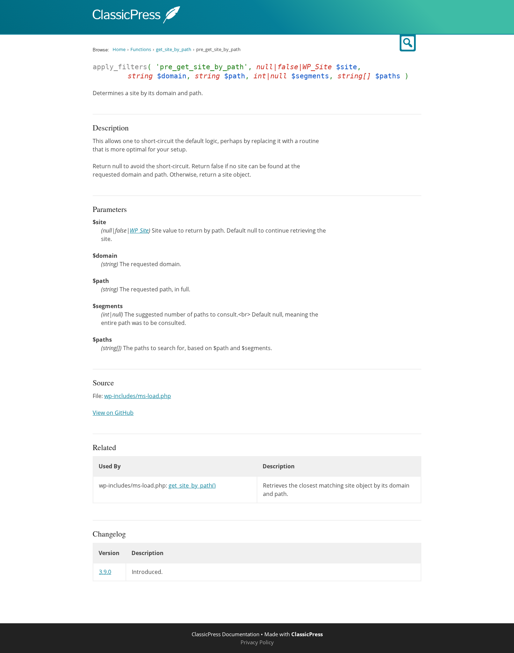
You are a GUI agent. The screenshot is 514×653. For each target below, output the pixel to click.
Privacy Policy (257, 642)
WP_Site (139, 230)
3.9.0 (105, 572)
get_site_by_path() (192, 485)
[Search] (407, 43)
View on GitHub (113, 413)
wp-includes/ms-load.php (137, 396)
